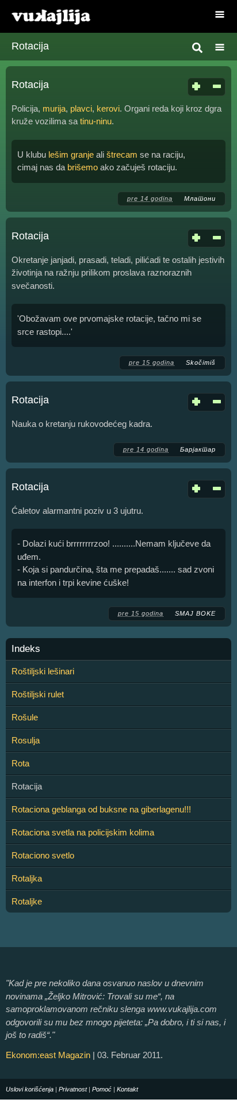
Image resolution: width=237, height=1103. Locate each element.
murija (54, 108)
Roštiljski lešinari (43, 671)
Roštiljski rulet (38, 694)
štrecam (121, 154)
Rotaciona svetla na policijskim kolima (83, 832)
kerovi (108, 108)
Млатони (200, 198)
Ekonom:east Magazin (48, 1055)
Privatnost (73, 1089)
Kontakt (127, 1089)
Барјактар (198, 449)
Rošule (25, 717)
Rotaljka (27, 878)
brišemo (82, 167)
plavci (81, 108)
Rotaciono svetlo (43, 855)
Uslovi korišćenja (29, 1089)
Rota (20, 763)
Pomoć (102, 1089)
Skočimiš (201, 362)
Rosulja (26, 740)
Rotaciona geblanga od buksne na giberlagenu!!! (101, 809)
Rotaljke (27, 901)
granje (82, 154)
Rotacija (30, 84)
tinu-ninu (96, 121)
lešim (58, 154)
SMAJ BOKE (195, 613)
